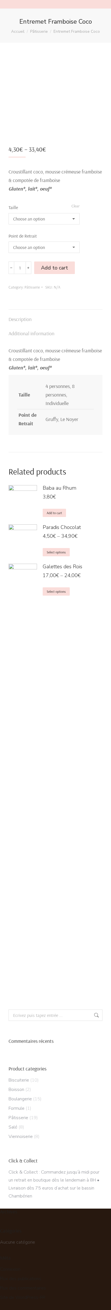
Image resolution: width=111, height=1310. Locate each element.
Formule (16, 1108)
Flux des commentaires (23, 1288)
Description (20, 319)
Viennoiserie (21, 1136)
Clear (75, 206)
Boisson (16, 1089)
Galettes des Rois (62, 566)
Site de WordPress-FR (22, 1297)
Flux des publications (20, 1279)
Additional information (31, 333)
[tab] (55, 316)
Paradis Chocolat (62, 527)
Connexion (10, 1269)
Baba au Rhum (59, 488)
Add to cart (54, 267)
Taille (13, 207)
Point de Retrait (23, 236)
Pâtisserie (32, 287)
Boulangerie (20, 1099)
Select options (56, 552)
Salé (13, 1127)
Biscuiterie (19, 1080)
